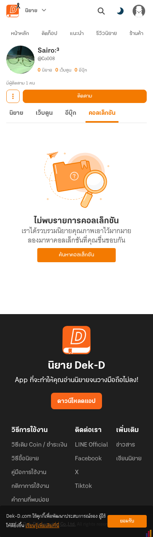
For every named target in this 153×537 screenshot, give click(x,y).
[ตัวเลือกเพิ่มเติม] (13, 96)
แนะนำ (77, 34)
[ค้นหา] (101, 11)
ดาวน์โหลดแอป (76, 401)
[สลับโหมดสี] (120, 11)
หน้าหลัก (20, 34)
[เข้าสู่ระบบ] (139, 11)
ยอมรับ (127, 521)
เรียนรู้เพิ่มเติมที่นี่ (42, 525)
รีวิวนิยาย (106, 34)
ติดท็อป (49, 34)
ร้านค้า (136, 34)
